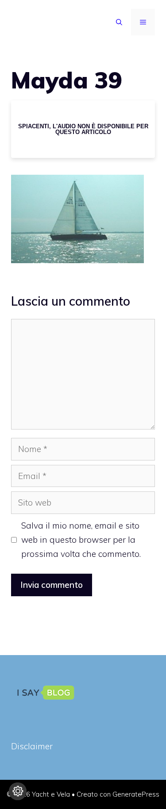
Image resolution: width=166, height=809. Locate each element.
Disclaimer (32, 746)
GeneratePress (135, 794)
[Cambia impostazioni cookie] (18, 791)
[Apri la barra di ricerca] (119, 22)
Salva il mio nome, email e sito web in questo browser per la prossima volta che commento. (81, 540)
